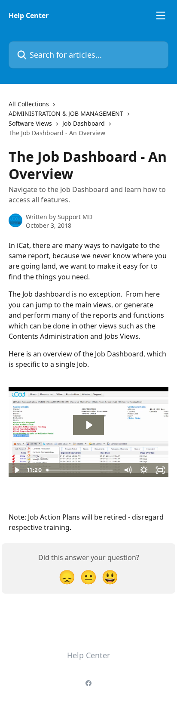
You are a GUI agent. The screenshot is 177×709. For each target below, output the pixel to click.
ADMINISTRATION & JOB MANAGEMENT (66, 113)
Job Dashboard (83, 123)
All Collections (29, 104)
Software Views (30, 123)
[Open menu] (160, 15)
